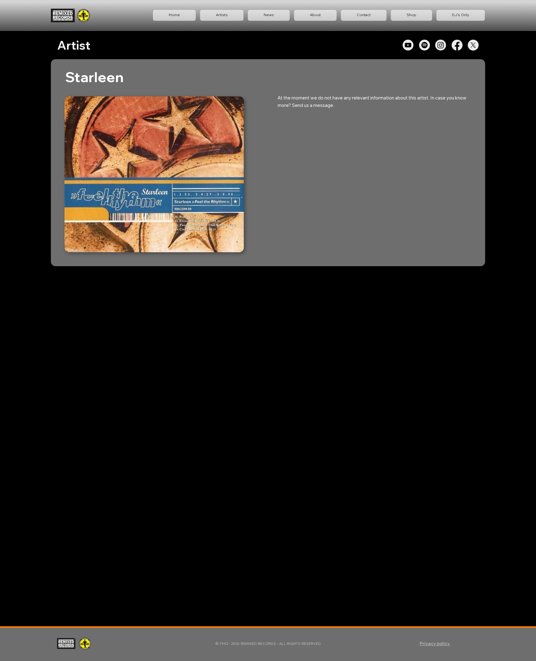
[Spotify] (424, 45)
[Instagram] (440, 45)
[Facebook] (457, 45)
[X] (473, 45)
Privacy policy (435, 643)
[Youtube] (408, 45)
